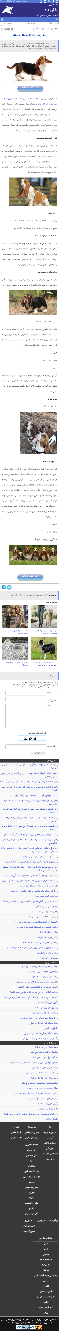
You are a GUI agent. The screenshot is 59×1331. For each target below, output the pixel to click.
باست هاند (43, 595)
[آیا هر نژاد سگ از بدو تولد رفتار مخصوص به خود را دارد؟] (44, 617)
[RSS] (45, 1)
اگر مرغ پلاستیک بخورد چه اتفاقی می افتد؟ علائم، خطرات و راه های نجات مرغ (30, 842)
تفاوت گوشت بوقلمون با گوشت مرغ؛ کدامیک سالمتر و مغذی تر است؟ (28, 782)
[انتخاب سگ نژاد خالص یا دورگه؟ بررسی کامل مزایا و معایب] (15, 617)
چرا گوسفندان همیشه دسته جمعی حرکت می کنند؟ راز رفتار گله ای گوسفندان (30, 811)
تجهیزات (31, 1193)
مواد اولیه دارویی (45, 1238)
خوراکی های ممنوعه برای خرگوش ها (42, 1099)
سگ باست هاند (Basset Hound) (29, 35)
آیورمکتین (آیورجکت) (47, 1003)
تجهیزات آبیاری (28, 1226)
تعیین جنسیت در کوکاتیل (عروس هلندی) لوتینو (37, 987)
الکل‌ (46, 1244)
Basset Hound (33, 596)
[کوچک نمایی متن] (8, 29)
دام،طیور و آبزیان (50, 1132)
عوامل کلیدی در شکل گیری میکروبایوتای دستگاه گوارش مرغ (32, 948)
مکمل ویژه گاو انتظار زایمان (46, 938)
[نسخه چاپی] (2, 29)
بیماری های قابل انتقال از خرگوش (43, 1023)
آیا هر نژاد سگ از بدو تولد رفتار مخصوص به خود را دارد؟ (47, 632)
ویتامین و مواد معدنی (31, 1177)
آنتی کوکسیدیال (31, 1214)
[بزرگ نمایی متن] (12, 29)
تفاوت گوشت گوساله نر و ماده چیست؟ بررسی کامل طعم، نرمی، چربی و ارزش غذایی (29, 775)
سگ (39, 104)
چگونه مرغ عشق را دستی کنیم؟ (44, 1013)
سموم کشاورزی (28, 1231)
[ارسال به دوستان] (5, 29)
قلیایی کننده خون (45, 1291)
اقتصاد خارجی (16, 1138)
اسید (46, 1249)
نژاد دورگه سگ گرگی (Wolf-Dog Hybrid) (17, 664)
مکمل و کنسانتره (31, 1203)
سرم (31, 1161)
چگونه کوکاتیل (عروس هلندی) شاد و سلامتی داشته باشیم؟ (33, 992)
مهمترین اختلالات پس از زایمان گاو (42, 917)
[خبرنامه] (41, 1)
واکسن (31, 1209)
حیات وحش (50, 1159)
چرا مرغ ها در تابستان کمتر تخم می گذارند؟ (39, 857)
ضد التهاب (31, 1166)
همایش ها (32, 1127)
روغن (45, 1313)
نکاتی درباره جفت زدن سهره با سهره (42, 1088)
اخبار (47, 29)
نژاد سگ (22, 595)
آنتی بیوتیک (31, 1150)
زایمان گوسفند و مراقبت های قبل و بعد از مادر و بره (36, 927)
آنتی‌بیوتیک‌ (45, 1265)
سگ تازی (14, 595)
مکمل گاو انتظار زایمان (48, 932)
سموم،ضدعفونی (31, 1187)
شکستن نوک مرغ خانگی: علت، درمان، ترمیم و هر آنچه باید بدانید (31, 862)
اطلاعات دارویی (31, 1145)
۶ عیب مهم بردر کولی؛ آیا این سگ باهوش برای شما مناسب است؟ (30, 901)
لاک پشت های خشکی (48, 1109)
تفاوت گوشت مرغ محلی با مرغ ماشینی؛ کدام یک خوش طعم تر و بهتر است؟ (29, 789)
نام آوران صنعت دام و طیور (47, 1221)
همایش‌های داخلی (32, 1132)
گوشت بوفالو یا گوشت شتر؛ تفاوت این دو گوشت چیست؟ (33, 796)
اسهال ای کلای (51, 1119)
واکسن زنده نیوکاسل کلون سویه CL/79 (40, 943)
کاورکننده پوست (45, 1307)
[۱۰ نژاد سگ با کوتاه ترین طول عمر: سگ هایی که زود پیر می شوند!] (44, 649)
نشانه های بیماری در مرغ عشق (44, 977)
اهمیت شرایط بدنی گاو (47, 912)
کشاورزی (28, 1221)
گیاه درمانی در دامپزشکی (47, 953)
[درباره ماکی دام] (57, 1)
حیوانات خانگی (38, 29)
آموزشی (50, 1138)
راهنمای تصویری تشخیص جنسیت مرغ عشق (39, 967)
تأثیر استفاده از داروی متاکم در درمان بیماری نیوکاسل (35, 1094)
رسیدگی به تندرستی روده (46, 958)
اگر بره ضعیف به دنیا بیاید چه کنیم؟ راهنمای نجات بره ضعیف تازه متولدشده (30, 802)
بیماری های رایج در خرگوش (45, 1008)
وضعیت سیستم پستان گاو (46, 907)
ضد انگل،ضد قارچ (31, 1171)
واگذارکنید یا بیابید (30, 87)
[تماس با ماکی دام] (53, 1)
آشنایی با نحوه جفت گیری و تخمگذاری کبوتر (38, 1039)
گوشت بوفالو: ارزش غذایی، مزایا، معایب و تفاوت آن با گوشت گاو (30, 835)
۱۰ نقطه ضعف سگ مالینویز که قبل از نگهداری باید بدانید (34, 891)
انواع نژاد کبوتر (50, 1028)
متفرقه (31, 1198)
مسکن (45, 1281)
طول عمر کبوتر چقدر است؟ (45, 896)
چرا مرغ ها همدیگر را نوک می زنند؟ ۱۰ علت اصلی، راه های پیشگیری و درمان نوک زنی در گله (29, 869)
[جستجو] (49, 1)
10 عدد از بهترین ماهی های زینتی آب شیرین (38, 1018)
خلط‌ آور (45, 1286)
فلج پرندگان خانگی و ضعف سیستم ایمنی (40, 1034)
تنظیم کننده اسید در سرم (46, 1297)
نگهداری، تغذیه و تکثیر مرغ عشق (43, 972)
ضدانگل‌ (46, 1270)
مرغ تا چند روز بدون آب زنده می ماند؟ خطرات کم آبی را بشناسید (31, 876)
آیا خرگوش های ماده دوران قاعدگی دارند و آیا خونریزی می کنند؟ (30, 997)
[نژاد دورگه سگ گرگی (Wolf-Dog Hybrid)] (15, 649)
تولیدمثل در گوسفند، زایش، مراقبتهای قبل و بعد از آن (35, 922)
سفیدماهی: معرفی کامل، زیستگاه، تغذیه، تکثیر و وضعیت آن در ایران (29, 881)
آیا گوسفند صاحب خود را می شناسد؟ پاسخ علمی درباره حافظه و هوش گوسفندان (29, 828)
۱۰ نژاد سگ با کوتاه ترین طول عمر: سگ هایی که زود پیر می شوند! (45, 664)
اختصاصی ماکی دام (50, 1154)
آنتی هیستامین (31, 1155)
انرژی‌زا (46, 1302)
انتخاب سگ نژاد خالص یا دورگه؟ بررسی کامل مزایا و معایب (15, 632)
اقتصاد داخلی (16, 1132)
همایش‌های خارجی (32, 1138)
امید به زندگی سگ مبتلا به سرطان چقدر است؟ (38, 886)
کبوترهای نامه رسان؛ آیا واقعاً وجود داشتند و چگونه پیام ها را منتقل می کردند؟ (29, 767)
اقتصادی (16, 1127)
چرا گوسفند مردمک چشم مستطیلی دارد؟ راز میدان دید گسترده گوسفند (31, 819)
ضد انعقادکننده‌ (46, 1260)
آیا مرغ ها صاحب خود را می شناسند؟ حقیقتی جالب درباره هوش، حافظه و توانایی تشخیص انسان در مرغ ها (28, 850)
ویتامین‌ (46, 1254)
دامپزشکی (50, 1148)
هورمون (31, 1182)
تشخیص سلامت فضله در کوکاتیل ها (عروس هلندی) (36, 982)
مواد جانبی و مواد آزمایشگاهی (45, 1276)
